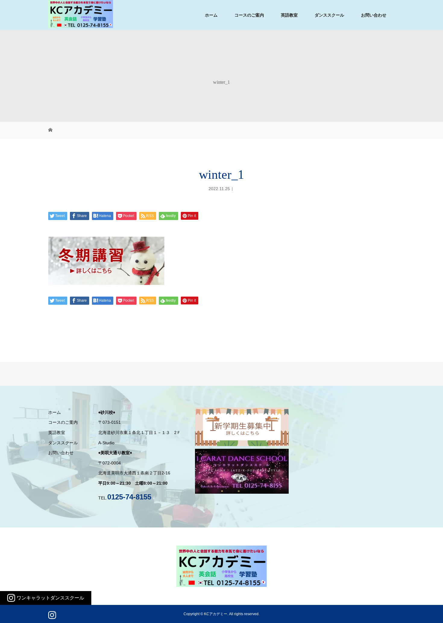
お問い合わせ (373, 15)
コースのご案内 (249, 15)
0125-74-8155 (129, 497)
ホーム (211, 15)
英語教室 (289, 15)
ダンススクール (329, 15)
